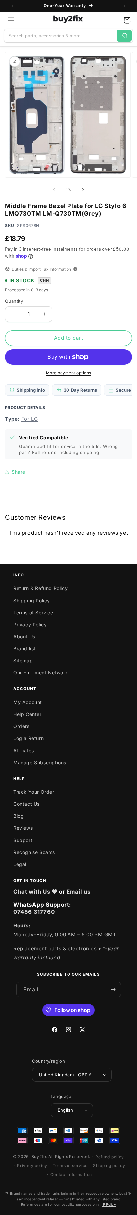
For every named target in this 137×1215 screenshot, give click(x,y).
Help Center (27, 714)
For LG (29, 419)
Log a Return (28, 738)
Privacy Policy (30, 624)
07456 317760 (34, 912)
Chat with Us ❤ (35, 891)
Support (22, 840)
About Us (24, 636)
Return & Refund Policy (40, 588)
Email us (79, 891)
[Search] (124, 36)
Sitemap (23, 660)
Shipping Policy (31, 600)
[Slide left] (54, 189)
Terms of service (70, 1165)
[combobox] (60, 35)
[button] (11, 20)
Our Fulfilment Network (40, 672)
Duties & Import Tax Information (41, 269)
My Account (27, 702)
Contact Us (26, 804)
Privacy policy (32, 1165)
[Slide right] (83, 189)
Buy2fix (39, 1156)
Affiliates (23, 750)
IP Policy (109, 1204)
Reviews (23, 828)
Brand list (24, 648)
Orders (21, 726)
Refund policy (109, 1156)
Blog (18, 816)
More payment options (68, 372)
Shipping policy (109, 1165)
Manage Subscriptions (39, 762)
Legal (19, 864)
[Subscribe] (113, 989)
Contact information (71, 1174)
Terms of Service (33, 612)
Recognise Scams (34, 852)
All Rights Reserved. (69, 1156)
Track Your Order (33, 792)
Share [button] (18, 472)
